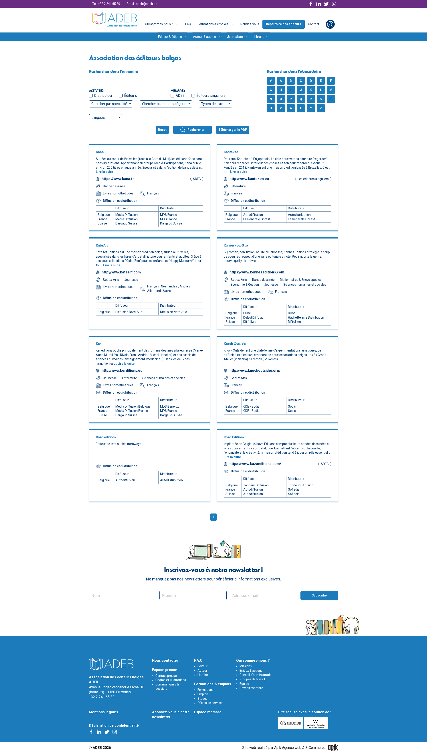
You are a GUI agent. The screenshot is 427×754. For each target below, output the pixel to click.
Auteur (202, 670)
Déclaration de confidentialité (114, 725)
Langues (98, 117)
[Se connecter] (330, 24)
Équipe (244, 683)
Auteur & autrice (204, 36)
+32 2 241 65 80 (102, 697)
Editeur (202, 666)
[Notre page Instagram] (334, 4)
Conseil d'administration (256, 675)
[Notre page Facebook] (311, 4)
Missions (246, 666)
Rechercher (196, 129)
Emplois (203, 694)
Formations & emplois (213, 24)
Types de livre (212, 104)
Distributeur (103, 95)
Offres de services (210, 703)
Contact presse (166, 675)
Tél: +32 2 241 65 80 (106, 4)
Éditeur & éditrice (170, 36)
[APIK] (333, 748)
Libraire (259, 36)
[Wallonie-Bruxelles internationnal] (316, 723)
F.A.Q (198, 660)
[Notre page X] (326, 4)
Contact (313, 24)
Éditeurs (130, 95)
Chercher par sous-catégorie (164, 104)
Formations (205, 689)
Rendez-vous (249, 24)
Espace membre (208, 712)
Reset (162, 129)
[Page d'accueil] (114, 19)
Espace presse (164, 670)
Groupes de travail (252, 679)
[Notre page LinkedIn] (318, 4)
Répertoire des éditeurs (283, 24)
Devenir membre (251, 688)
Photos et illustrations (170, 680)
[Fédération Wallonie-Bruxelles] (291, 723)
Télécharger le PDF (232, 129)
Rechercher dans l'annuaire (113, 71)
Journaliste (235, 36)
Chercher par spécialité (109, 104)
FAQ (188, 24)
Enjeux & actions (251, 670)
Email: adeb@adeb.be (142, 4)
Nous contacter (165, 660)
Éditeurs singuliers (211, 95)
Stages (202, 698)
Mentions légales (103, 712)
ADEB (180, 95)
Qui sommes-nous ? (159, 24)
